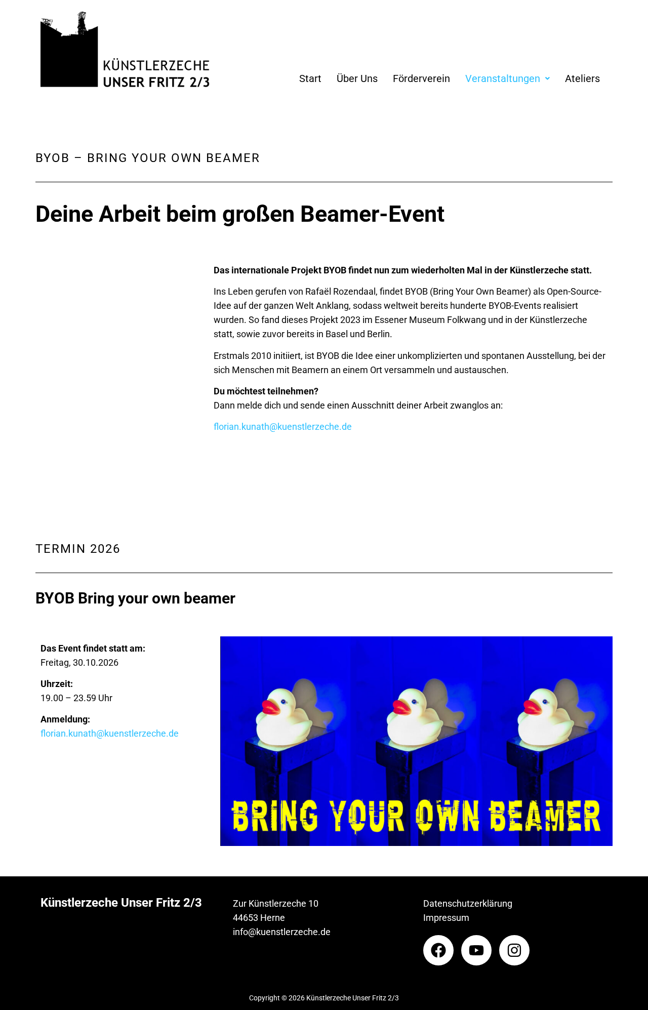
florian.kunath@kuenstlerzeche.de (283, 426)
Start (310, 78)
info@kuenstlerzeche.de (282, 931)
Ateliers (582, 78)
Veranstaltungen (502, 78)
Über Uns (357, 78)
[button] (507, 78)
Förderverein (421, 78)
